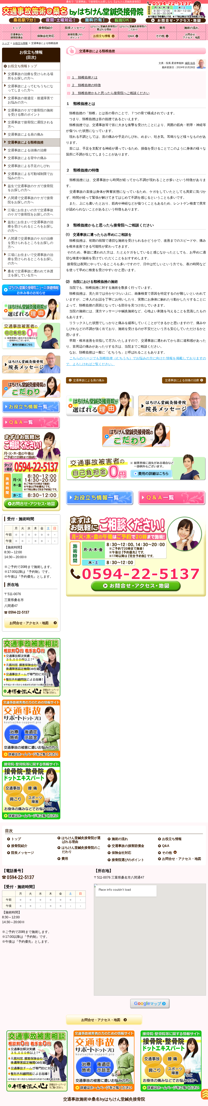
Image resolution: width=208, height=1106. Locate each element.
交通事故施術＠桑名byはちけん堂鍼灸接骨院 (104, 1099)
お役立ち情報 (20, 43)
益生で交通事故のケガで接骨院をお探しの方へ (30, 188)
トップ (16, 27)
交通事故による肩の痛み (88, 380)
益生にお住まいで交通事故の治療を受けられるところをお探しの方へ (30, 226)
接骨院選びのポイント (128, 860)
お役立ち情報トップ (22, 66)
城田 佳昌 (190, 63)
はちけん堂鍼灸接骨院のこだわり (81, 849)
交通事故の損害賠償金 (128, 846)
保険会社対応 (121, 852)
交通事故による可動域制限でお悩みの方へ (30, 176)
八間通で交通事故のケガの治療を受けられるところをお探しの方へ (30, 243)
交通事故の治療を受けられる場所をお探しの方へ (30, 76)
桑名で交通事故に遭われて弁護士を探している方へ (30, 273)
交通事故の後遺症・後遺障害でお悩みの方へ (30, 100)
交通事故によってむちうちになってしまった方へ (30, 88)
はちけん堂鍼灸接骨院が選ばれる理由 (81, 839)
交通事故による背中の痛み (27, 158)
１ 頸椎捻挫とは (85, 77)
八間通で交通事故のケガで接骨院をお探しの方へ (30, 200)
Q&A (165, 846)
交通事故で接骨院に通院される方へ (30, 124)
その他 (167, 852)
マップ (147, 1003)
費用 (65, 858)
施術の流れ (120, 839)
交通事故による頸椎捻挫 (25, 142)
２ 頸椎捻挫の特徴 (86, 85)
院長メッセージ (23, 852)
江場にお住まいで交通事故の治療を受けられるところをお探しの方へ (30, 259)
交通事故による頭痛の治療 (182, 380)
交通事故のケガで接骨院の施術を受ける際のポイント (30, 112)
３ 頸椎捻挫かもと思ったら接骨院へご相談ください (111, 93)
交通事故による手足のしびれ (29, 166)
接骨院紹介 (19, 846)
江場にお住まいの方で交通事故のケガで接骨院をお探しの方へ (30, 212)
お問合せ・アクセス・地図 (29, 623)
